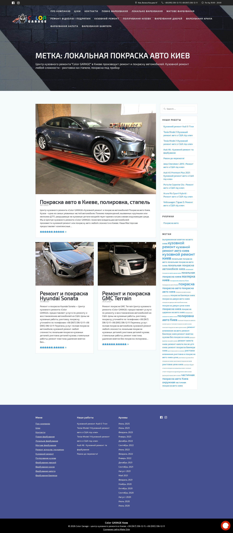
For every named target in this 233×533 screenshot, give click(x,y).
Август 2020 (125, 497)
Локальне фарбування (147, 11)
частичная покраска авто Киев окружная (178, 378)
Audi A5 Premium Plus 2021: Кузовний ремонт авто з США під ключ (178, 175)
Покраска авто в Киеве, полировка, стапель (95, 201)
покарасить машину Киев (179, 280)
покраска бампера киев (182, 295)
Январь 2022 (125, 458)
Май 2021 (123, 475)
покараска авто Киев (170, 285)
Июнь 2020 (124, 505)
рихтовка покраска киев (183, 361)
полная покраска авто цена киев (174, 327)
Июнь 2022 (124, 449)
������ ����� (52, 231)
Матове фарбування (181, 11)
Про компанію (60, 11)
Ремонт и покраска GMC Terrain (126, 295)
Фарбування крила (199, 18)
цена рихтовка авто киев (171, 375)
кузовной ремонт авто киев (176, 248)
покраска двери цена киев (176, 305)
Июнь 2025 (124, 423)
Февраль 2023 (126, 432)
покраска (186, 284)
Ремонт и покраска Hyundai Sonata (64, 295)
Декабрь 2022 (126, 441)
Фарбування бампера (97, 26)
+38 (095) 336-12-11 (173, 3)
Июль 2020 (124, 501)
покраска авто (171, 288)
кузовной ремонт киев (178, 256)
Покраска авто (171, 223)
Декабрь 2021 (125, 462)
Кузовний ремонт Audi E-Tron (178, 126)
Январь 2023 (125, 436)
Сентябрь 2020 (126, 492)
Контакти (91, 11)
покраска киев (171, 308)
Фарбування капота (64, 26)
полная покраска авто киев (181, 324)
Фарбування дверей (168, 18)
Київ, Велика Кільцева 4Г (147, 3)
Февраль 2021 (126, 479)
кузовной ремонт (173, 245)
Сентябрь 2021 (126, 466)
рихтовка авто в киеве (176, 351)
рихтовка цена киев (172, 364)
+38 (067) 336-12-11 (190, 3)
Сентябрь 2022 (126, 445)
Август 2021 (125, 471)
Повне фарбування (115, 11)
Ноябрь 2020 (125, 484)
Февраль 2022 (126, 454)
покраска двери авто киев (176, 298)
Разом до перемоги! (173, 158)
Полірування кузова (137, 18)
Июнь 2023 (124, 428)
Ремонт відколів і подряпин (70, 18)
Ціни (77, 11)
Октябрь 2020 (126, 488)
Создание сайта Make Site (116, 529)
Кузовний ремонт (106, 18)
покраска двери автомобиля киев (174, 302)
